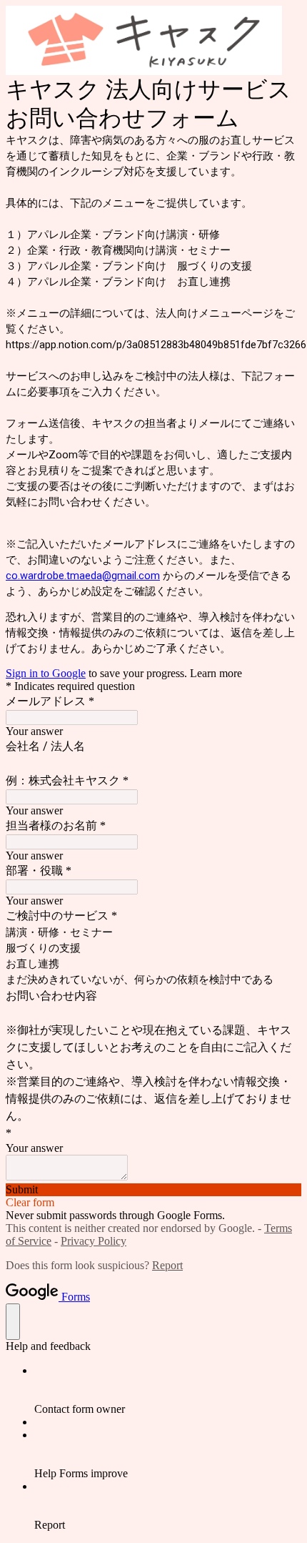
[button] (153, 1189)
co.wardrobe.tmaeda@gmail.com (83, 575)
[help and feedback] (13, 1321)
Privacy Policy (93, 1241)
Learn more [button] (216, 673)
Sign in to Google (46, 673)
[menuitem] (167, 1390)
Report (167, 1265)
